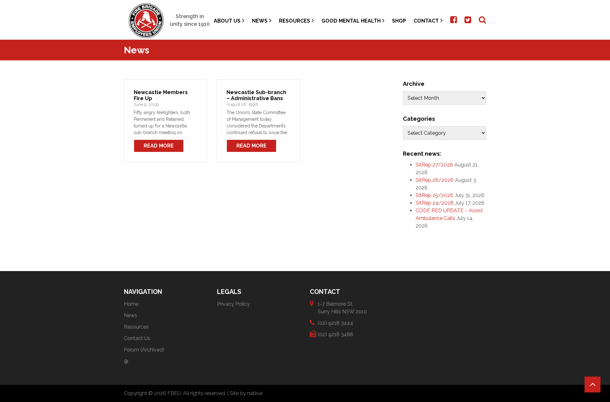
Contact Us (137, 338)
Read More (159, 146)
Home (131, 304)
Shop (399, 21)
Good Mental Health (351, 21)
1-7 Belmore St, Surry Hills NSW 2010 (342, 308)
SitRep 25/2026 (434, 195)
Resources (294, 21)
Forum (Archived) (144, 350)
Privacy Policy (233, 304)
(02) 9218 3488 (335, 334)
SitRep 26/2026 (435, 180)
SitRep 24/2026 (435, 203)
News (260, 21)
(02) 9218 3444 (335, 323)
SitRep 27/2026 (434, 165)
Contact (426, 21)
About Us (227, 21)
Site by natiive (246, 393)
